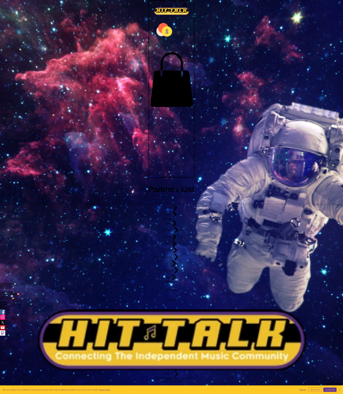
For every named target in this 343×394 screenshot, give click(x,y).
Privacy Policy (104, 390)
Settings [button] (302, 390)
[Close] (339, 390)
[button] (171, 79)
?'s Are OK (330, 390)
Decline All (315, 390)
